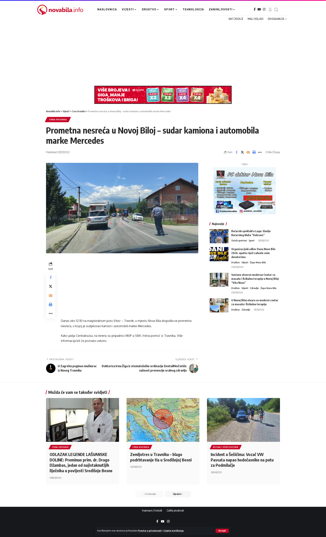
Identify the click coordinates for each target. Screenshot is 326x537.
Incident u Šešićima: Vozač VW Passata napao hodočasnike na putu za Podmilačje (242, 460)
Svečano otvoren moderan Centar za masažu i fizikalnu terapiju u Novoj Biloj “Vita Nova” (255, 278)
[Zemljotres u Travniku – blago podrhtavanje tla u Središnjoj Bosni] (163, 420)
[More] (259, 152)
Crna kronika (58, 119)
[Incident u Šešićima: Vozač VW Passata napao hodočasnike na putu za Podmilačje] (243, 420)
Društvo (235, 262)
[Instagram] (264, 9)
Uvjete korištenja (173, 530)
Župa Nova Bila (258, 262)
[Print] (254, 152)
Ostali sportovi (239, 240)
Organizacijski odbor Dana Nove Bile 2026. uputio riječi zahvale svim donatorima (253, 253)
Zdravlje (254, 287)
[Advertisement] (161, 53)
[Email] (248, 152)
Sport (251, 240)
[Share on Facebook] (236, 152)
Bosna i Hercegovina (225, 447)
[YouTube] (259, 9)
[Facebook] (255, 9)
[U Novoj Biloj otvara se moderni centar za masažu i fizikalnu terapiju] (219, 305)
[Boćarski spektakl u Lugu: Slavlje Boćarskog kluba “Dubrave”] (219, 236)
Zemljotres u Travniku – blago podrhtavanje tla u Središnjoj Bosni (161, 457)
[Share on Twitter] (242, 152)
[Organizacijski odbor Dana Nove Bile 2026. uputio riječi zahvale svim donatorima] (219, 254)
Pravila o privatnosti (150, 530)
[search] (276, 9)
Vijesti (244, 262)
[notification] (270, 10)
